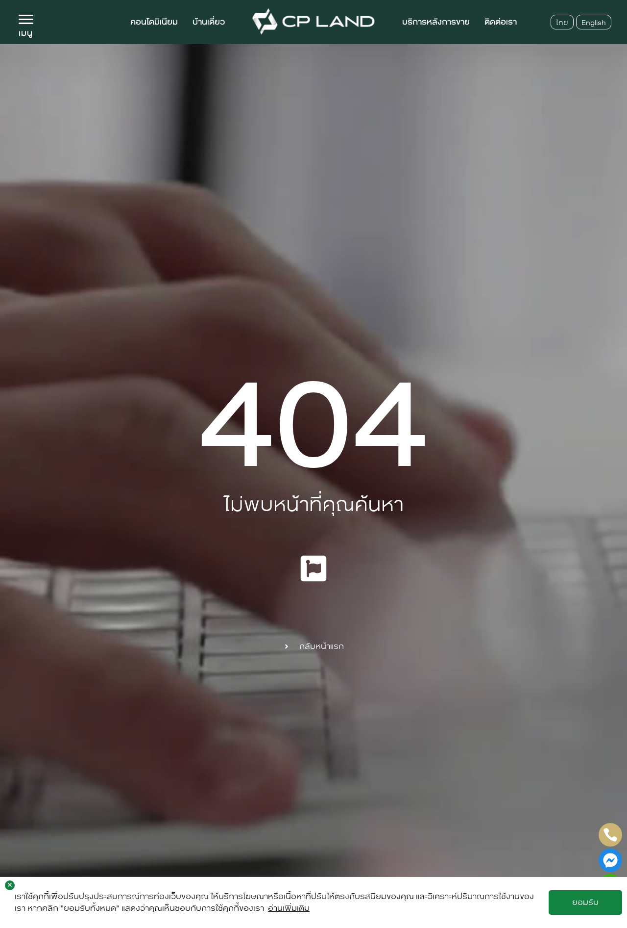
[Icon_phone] (610, 835)
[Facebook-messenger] (610, 860)
